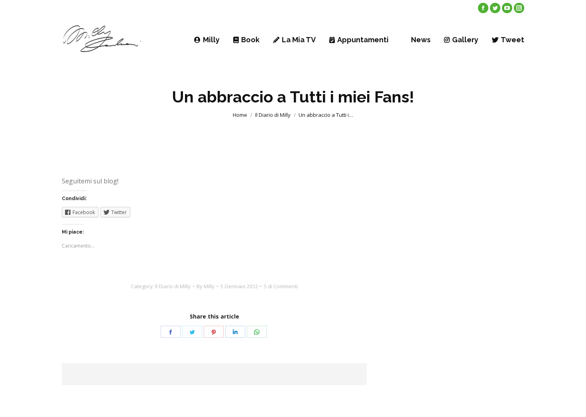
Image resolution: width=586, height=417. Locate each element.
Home (240, 114)
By (205, 286)
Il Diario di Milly (273, 114)
